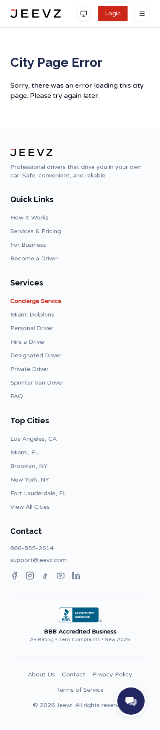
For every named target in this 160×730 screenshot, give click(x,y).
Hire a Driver (27, 341)
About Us (41, 674)
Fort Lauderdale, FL (38, 493)
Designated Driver (35, 355)
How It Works (29, 217)
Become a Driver (34, 258)
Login (113, 13)
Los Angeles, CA (33, 438)
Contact (73, 674)
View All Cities (30, 506)
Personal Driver (31, 328)
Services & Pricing (35, 231)
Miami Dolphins (32, 314)
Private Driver (29, 369)
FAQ (16, 396)
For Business (28, 244)
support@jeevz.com (38, 560)
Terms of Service (80, 689)
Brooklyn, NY (28, 466)
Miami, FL (24, 452)
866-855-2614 (32, 548)
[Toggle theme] (83, 13)
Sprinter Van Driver (37, 382)
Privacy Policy (112, 674)
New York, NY (29, 479)
